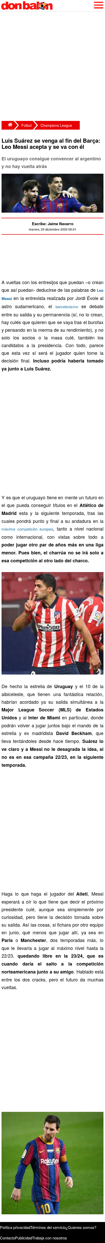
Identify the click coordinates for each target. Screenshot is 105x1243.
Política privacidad (15, 1227)
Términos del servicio (48, 1227)
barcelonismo (67, 306)
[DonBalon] (8, 125)
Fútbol (26, 125)
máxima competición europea (27, 529)
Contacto (7, 1237)
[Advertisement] (52, 67)
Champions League (56, 125)
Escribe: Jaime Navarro (52, 223)
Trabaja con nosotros (49, 1237)
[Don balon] (47, 6)
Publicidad (23, 1237)
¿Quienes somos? (81, 1227)
